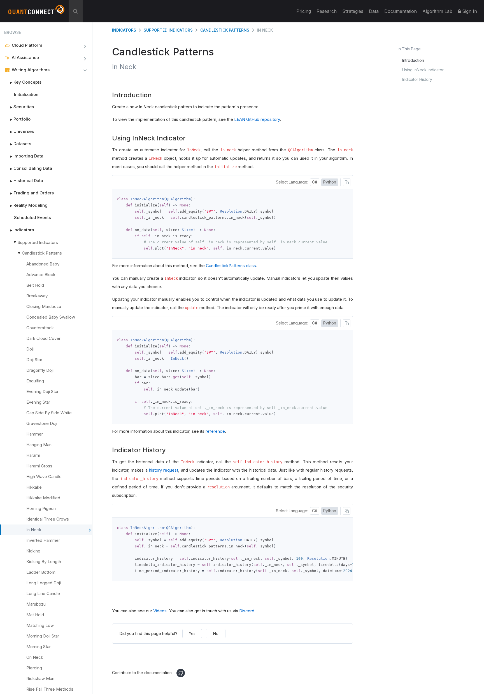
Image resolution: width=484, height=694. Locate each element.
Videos (160, 610)
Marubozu (36, 604)
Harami (33, 455)
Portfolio (20, 119)
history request (163, 470)
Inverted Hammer (43, 540)
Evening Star (38, 402)
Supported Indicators (38, 242)
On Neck (34, 657)
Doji (30, 349)
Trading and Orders (32, 193)
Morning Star (38, 646)
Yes (192, 633)
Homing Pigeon (41, 508)
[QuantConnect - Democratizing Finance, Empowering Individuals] (36, 12)
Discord (246, 610)
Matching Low (40, 625)
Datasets (20, 143)
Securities (22, 106)
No (215, 633)
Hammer (34, 434)
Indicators (22, 229)
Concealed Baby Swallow (50, 317)
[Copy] (346, 182)
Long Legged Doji (43, 582)
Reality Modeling (29, 205)
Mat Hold (35, 614)
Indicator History (417, 79)
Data (374, 11)
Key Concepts (25, 82)
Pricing (303, 11)
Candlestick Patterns (42, 253)
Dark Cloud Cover (43, 338)
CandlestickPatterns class (231, 265)
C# (314, 182)
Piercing (34, 668)
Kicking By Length (43, 561)
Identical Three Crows (47, 519)
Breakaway (37, 295)
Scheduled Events (32, 217)
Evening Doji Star (42, 391)
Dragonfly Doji (39, 370)
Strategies (352, 11)
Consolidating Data (31, 168)
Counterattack (40, 327)
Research (327, 11)
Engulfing (35, 381)
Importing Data (26, 156)
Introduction (413, 60)
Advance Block (40, 274)
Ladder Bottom (40, 572)
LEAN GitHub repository (257, 119)
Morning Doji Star (42, 636)
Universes (22, 131)
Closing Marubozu (43, 306)
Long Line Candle (43, 593)
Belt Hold (35, 285)
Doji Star (34, 359)
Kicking (33, 551)
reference (215, 431)
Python (329, 182)
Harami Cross (39, 466)
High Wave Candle (44, 476)
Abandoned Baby (42, 264)
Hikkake (34, 487)
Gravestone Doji (41, 423)
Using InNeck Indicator (423, 69)
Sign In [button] (469, 11)
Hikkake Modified (43, 497)
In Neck (33, 529)
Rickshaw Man (40, 678)
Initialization (26, 94)
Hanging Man (39, 444)
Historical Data (26, 180)
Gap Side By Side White (49, 412)
